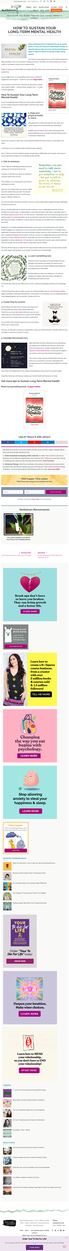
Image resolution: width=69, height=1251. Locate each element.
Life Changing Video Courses (40, 1230)
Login (47, 10)
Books (60, 7)
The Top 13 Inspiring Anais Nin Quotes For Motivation (29, 1120)
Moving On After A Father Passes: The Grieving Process (29, 873)
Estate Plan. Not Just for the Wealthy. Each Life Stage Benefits (31, 1167)
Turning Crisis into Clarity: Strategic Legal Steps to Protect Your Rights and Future (37, 1187)
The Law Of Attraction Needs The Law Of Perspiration (29, 1110)
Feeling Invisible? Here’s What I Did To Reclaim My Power (29, 903)
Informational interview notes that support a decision (28, 1147)
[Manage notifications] (64, 1246)
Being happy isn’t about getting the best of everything (28, 1100)
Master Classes (44, 7)
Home (21, 1230)
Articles (36, 10)
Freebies (28, 7)
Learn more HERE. (54, 469)
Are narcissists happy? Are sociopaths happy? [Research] (30, 883)
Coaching (54, 7)
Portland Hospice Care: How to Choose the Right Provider (30, 1157)
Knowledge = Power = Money (21, 1130)
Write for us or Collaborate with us (34, 1235)
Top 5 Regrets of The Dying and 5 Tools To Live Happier (29, 893)
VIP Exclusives (56, 10)
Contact (34, 1233)
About (35, 7)
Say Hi (42, 10)
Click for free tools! (56, 492)
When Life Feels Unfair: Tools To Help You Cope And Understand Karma (34, 863)
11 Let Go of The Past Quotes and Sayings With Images (29, 1090)
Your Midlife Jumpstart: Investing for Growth (26, 1177)
